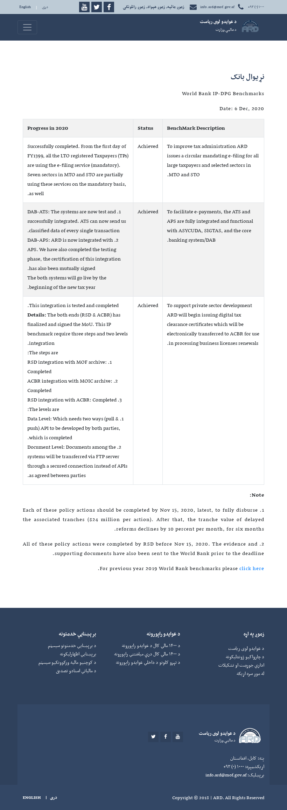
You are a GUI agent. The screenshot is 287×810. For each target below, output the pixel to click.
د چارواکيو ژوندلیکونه (245, 657)
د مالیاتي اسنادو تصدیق (76, 671)
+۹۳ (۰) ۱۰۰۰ (255, 6)
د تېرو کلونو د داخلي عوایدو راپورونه (148, 662)
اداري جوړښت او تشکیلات (241, 665)
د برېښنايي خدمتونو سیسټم (72, 645)
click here (251, 568)
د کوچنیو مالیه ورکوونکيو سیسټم (67, 662)
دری (45, 6)
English (25, 6)
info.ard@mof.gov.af (217, 6)
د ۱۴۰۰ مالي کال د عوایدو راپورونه (151, 645)
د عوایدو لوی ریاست (246, 648)
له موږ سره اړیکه (250, 673)
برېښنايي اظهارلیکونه (78, 654)
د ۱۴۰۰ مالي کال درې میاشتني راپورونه (147, 654)
